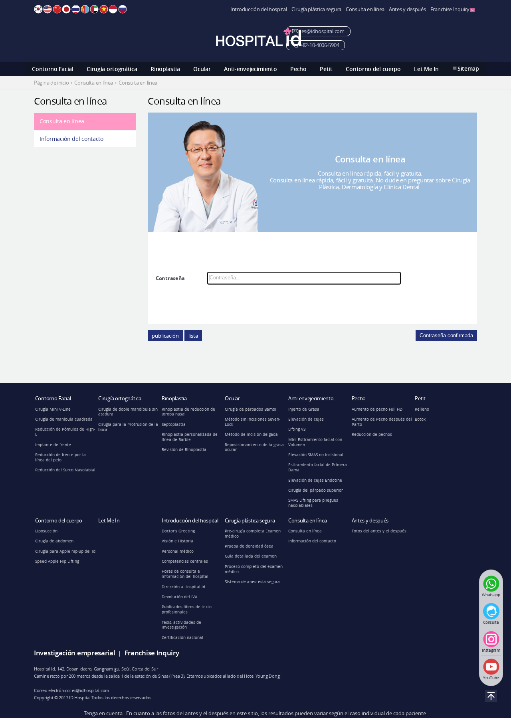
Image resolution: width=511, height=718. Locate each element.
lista (193, 335)
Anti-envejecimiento (250, 69)
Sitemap (468, 68)
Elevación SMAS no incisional (315, 454)
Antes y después (407, 9)
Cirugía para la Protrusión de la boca (128, 427)
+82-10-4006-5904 (319, 45)
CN (57, 9)
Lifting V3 (297, 429)
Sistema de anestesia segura (252, 581)
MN (85, 9)
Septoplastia (174, 424)
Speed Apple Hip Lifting (57, 561)
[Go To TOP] (491, 696)
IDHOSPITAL (258, 37)
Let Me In (426, 69)
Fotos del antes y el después (379, 531)
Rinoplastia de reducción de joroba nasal (188, 412)
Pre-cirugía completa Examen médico (253, 533)
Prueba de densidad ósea (249, 546)
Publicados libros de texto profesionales (187, 609)
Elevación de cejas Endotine (315, 480)
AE (94, 9)
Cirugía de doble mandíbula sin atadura (128, 412)
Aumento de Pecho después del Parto (382, 422)
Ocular (201, 69)
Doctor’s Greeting (178, 531)
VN (103, 9)
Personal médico (178, 551)
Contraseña (170, 278)
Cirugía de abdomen (54, 541)
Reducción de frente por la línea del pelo (60, 457)
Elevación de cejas (306, 419)
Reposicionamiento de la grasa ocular (254, 447)
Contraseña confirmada (446, 335)
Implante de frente (53, 444)
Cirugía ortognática (112, 69)
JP (66, 9)
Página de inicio (51, 82)
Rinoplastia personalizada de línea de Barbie (190, 437)
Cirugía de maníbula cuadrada (64, 419)
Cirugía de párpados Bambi (250, 409)
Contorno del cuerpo (373, 69)
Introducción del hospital (258, 9)
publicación (165, 335)
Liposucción (46, 531)
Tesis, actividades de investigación (181, 625)
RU (122, 9)
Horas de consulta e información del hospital (185, 574)
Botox (420, 419)
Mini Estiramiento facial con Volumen (315, 442)
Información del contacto (71, 138)
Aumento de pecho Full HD (377, 409)
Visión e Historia (177, 541)
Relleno (422, 409)
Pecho (298, 69)
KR (38, 9)
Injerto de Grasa (303, 409)
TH (75, 9)
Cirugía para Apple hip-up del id (65, 551)
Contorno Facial (52, 69)
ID (113, 9)
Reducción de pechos (372, 434)
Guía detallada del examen (251, 556)
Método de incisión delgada (251, 434)
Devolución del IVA (179, 596)
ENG (47, 9)
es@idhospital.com (322, 31)
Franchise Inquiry (450, 9)
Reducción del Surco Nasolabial (65, 470)
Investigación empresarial (74, 652)
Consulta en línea (365, 9)
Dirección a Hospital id (183, 586)
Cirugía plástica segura (316, 9)
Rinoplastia (165, 69)
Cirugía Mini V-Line (53, 409)
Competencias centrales (185, 561)
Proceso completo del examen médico (254, 569)
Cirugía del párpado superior (315, 490)
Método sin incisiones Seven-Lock (252, 422)
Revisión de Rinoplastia (184, 449)
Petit (326, 69)
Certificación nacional (182, 637)
